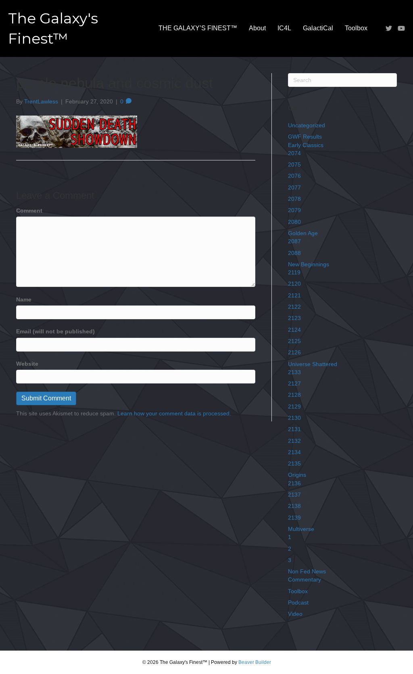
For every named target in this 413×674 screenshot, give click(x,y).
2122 (294, 306)
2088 (294, 253)
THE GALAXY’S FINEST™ (198, 28)
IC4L (284, 28)
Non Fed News (307, 571)
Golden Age (303, 233)
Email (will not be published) (55, 331)
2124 (294, 329)
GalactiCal (318, 28)
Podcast (298, 602)
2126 (294, 352)
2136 (294, 483)
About (257, 28)
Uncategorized (306, 125)
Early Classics (305, 145)
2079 (294, 210)
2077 (294, 187)
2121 (294, 295)
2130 (294, 418)
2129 (294, 406)
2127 (294, 383)
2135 (294, 463)
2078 (294, 199)
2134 (294, 452)
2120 (294, 283)
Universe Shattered (312, 364)
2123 (294, 318)
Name (23, 299)
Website (27, 363)
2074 (294, 153)
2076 (294, 176)
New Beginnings (308, 264)
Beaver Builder (254, 662)
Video (295, 614)
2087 (294, 241)
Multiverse (301, 529)
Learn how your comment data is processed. (174, 413)
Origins (297, 475)
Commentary (304, 579)
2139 (294, 517)
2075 (294, 164)
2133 (294, 372)
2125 (294, 341)
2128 (294, 395)
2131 (294, 429)
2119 (294, 272)
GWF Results (305, 136)
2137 (294, 494)
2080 (294, 222)
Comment (29, 210)
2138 (294, 506)
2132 (294, 441)
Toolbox (356, 28)
